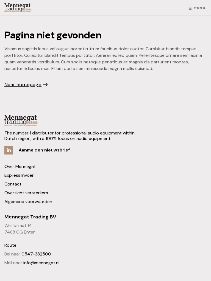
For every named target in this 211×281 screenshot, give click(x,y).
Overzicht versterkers (26, 193)
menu (200, 7)
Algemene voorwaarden (28, 201)
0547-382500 (36, 254)
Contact (12, 184)
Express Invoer (19, 175)
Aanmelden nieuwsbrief (44, 150)
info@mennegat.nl (41, 263)
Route (10, 245)
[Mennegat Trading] (18, 7)
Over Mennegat (20, 166)
